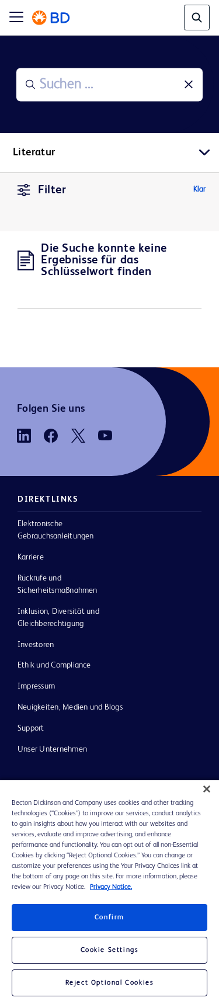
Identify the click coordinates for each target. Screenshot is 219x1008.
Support (31, 728)
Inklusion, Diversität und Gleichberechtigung (58, 617)
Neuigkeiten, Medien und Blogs (70, 707)
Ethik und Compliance (54, 665)
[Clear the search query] (188, 85)
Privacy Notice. (111, 887)
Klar (199, 189)
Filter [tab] (52, 190)
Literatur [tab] (34, 152)
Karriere (31, 557)
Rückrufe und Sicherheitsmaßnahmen (58, 584)
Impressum (36, 686)
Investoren (36, 645)
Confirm (109, 917)
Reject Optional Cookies (109, 982)
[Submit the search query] (30, 85)
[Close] (206, 789)
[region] (109, 894)
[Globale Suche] (197, 17)
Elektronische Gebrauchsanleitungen (56, 530)
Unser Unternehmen (52, 749)
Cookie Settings (110, 950)
